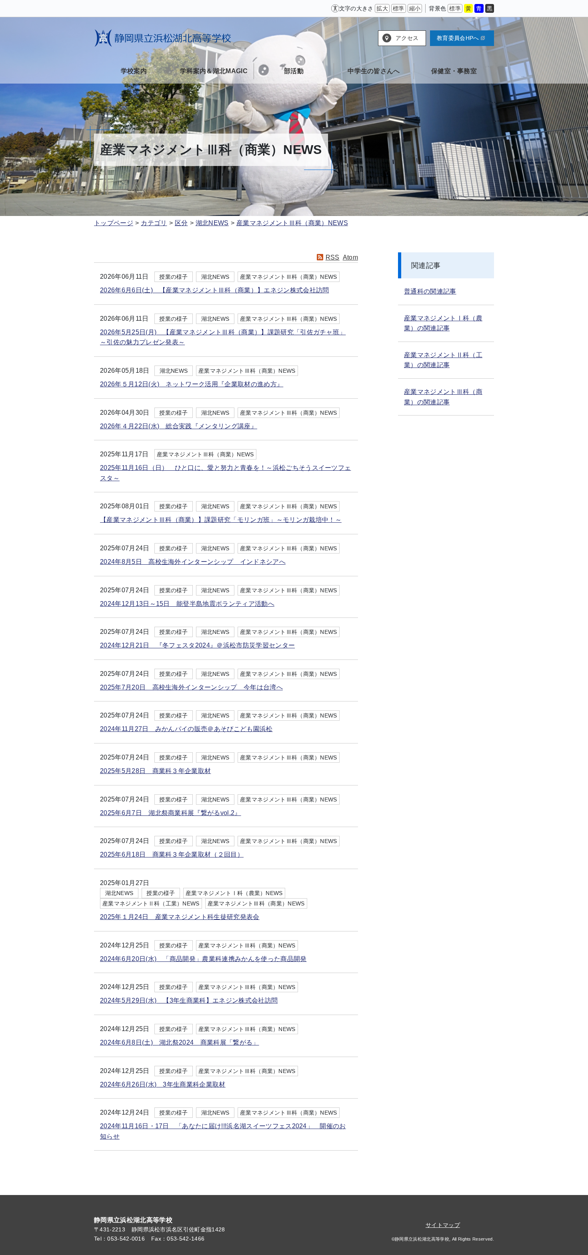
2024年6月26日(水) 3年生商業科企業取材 (163, 1084)
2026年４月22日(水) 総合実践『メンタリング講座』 (178, 426)
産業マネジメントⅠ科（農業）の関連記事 (443, 323)
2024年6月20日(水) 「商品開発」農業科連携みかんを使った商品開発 (203, 958)
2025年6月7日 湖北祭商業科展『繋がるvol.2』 (170, 812)
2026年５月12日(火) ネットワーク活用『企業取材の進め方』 (191, 384)
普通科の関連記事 (430, 291)
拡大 (382, 8)
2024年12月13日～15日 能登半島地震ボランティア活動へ (187, 603)
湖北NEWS (212, 223)
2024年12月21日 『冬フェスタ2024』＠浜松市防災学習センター (197, 645)
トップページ (113, 223)
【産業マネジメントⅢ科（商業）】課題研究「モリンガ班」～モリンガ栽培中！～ (221, 519)
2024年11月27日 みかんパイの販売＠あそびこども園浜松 (186, 728)
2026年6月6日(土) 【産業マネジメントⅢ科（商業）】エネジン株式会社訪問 (214, 290)
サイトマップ (443, 1225)
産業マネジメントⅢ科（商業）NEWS (292, 223)
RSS (333, 257)
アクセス (407, 38)
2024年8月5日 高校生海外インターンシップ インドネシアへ (193, 561)
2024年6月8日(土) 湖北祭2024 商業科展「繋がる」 (179, 1042)
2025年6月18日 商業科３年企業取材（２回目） (172, 854)
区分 (181, 223)
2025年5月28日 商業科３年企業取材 (155, 770)
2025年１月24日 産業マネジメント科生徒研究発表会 (180, 916)
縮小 (415, 8)
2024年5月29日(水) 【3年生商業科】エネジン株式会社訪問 (189, 1000)
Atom (350, 257)
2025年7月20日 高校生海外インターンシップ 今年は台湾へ (191, 687)
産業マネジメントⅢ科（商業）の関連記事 (443, 397)
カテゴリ (154, 223)
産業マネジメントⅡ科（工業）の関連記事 (443, 360)
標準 (398, 8)
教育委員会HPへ (458, 38)
